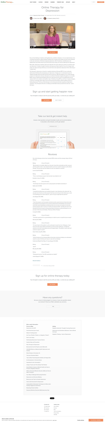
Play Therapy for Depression (32, 344)
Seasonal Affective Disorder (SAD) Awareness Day (37, 390)
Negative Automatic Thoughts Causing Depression (63, 328)
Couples (40, 2)
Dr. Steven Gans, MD (37, 18)
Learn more (55, 420)
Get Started (52, 52)
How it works (33, 2)
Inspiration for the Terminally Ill (33, 362)
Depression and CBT (31, 328)
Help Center (47, 406)
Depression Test (53, 126)
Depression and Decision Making (34, 377)
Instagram (47, 409)
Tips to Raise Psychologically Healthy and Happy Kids (38, 357)
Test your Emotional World (32, 355)
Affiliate (68, 2)
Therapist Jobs (60, 2)
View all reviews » (37, 260)
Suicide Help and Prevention (32, 342)
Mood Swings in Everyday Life (33, 353)
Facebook (47, 408)
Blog (54, 409)
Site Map (55, 414)
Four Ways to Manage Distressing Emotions (36, 374)
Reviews (46, 2)
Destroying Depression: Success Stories (35, 340)
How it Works (58, 100)
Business (53, 2)
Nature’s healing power (31, 333)
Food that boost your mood (32, 330)
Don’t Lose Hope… (30, 337)
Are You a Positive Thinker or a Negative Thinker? (37, 335)
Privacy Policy (56, 412)
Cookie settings (80, 420)
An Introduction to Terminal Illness (34, 360)
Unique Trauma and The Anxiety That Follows (36, 364)
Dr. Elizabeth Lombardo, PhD (52, 18)
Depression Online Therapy (39, 15)
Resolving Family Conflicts (32, 388)
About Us (47, 411)
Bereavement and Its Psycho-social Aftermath (36, 347)
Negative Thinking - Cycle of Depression (61, 334)
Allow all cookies (96, 420)
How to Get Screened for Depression (34, 381)
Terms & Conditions (57, 411)
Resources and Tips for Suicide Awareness (36, 379)
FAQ (53, 306)
